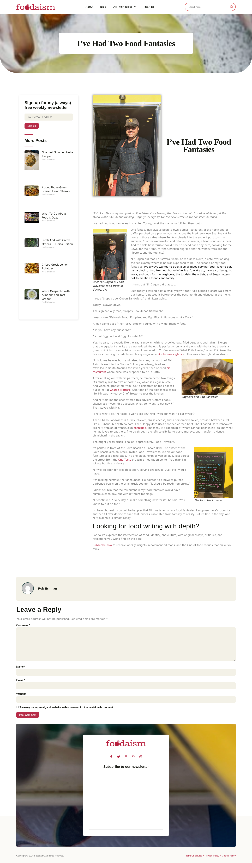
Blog (103, 6)
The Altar (148, 6)
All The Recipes (123, 6)
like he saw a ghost (170, 354)
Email (20, 680)
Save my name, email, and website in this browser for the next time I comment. (66, 707)
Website (21, 693)
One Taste (124, 459)
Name (20, 666)
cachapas (140, 427)
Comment (23, 625)
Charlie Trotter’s (120, 389)
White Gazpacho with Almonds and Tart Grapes (56, 295)
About (89, 6)
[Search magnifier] (231, 6)
